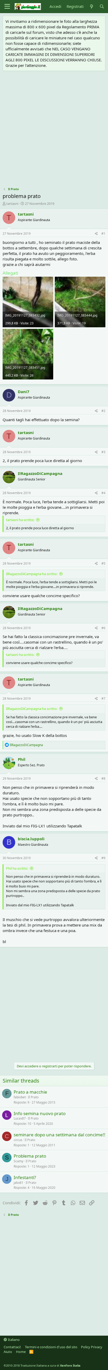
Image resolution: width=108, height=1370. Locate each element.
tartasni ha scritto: (20, 519)
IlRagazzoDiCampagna (40, 473)
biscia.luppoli (31, 838)
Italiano (13, 1339)
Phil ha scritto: (17, 868)
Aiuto (8, 1351)
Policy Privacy (91, 1347)
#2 (103, 411)
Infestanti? (25, 1177)
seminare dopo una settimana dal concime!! (59, 1135)
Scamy (18, 1161)
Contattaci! (12, 1347)
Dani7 (23, 391)
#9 (103, 858)
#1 (103, 233)
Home (21, 1351)
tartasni (12, 203)
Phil (21, 759)
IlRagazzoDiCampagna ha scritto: (31, 573)
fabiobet (20, 1097)
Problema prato (30, 1156)
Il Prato (33, 1097)
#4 (103, 493)
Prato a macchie (30, 1092)
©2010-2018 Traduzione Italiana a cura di (42, 1365)
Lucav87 (20, 1118)
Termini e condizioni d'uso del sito (51, 1347)
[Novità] (91, 6)
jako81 (18, 1182)
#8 (103, 778)
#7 (103, 698)
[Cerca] (102, 6)
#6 (103, 628)
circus (18, 1140)
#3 (103, 452)
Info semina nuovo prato (40, 1113)
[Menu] (7, 6)
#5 (103, 563)
